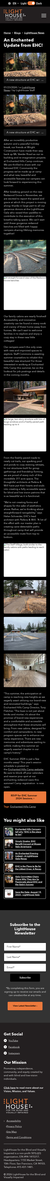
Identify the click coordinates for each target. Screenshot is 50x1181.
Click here (10, 1088)
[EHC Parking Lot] (25, 633)
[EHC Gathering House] (25, 596)
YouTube (13, 1040)
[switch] (31, 3)
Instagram (14, 1053)
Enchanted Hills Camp (23, 806)
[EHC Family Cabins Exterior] (25, 398)
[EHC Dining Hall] (25, 670)
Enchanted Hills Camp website (25, 769)
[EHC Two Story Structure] (25, 434)
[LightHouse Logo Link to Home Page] (21, 14)
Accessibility (14, 1121)
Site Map (12, 1131)
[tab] (13, 3)
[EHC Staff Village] (25, 560)
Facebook (14, 1047)
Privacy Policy (14, 1126)
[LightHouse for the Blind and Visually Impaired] (18, 1112)
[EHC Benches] (25, 256)
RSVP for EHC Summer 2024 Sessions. (24, 797)
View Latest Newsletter (24, 1005)
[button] (42, 15)
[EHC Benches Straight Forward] (25, 293)
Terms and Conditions (19, 1137)
